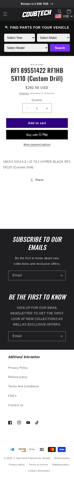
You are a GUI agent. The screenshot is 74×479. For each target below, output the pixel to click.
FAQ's (12, 395)
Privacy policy (17, 464)
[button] (5, 14)
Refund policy (18, 377)
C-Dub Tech (20, 458)
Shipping (24, 93)
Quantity (37, 100)
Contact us (15, 405)
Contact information (39, 470)
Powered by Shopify (39, 458)
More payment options (37, 144)
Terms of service (38, 464)
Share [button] (39, 179)
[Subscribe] (61, 275)
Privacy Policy (18, 367)
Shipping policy (60, 464)
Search (60, 48)
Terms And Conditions (23, 386)
